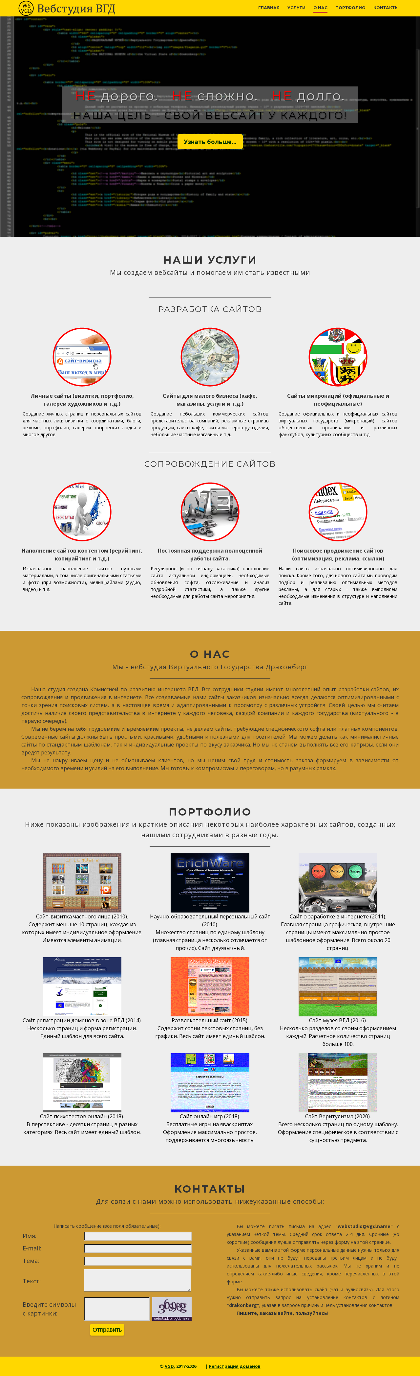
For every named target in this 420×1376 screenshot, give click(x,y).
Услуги (296, 7)
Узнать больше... (210, 142)
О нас (320, 7)
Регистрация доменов (235, 1366)
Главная (269, 7)
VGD (169, 1366)
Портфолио (350, 7)
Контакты (386, 7)
